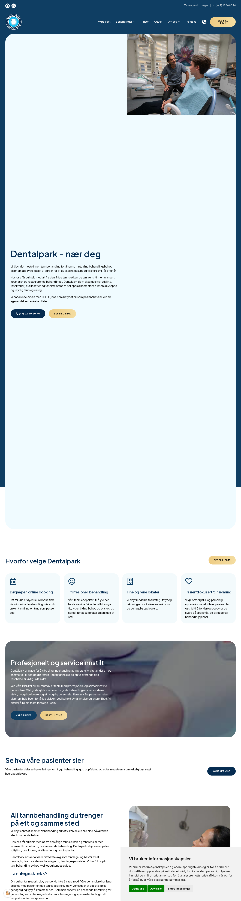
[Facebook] (7, 6)
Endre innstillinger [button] (179, 888)
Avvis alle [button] (156, 888)
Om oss (172, 21)
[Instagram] (13, 6)
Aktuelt (158, 21)
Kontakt (191, 21)
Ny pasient (104, 21)
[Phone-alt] (204, 22)
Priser (145, 21)
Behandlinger (124, 21)
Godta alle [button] (138, 888)
